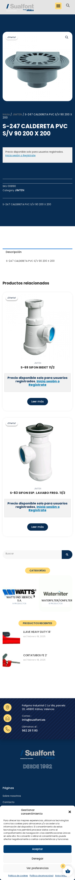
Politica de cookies (18, 875)
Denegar (37, 858)
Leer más (37, 401)
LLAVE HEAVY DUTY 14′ (37, 632)
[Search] (67, 554)
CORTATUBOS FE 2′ (35, 655)
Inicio (6, 114)
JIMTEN (17, 114)
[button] (70, 812)
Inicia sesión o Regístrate (20, 155)
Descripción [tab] (14, 252)
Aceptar (37, 849)
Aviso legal (61, 875)
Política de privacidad (41, 875)
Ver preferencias (38, 868)
